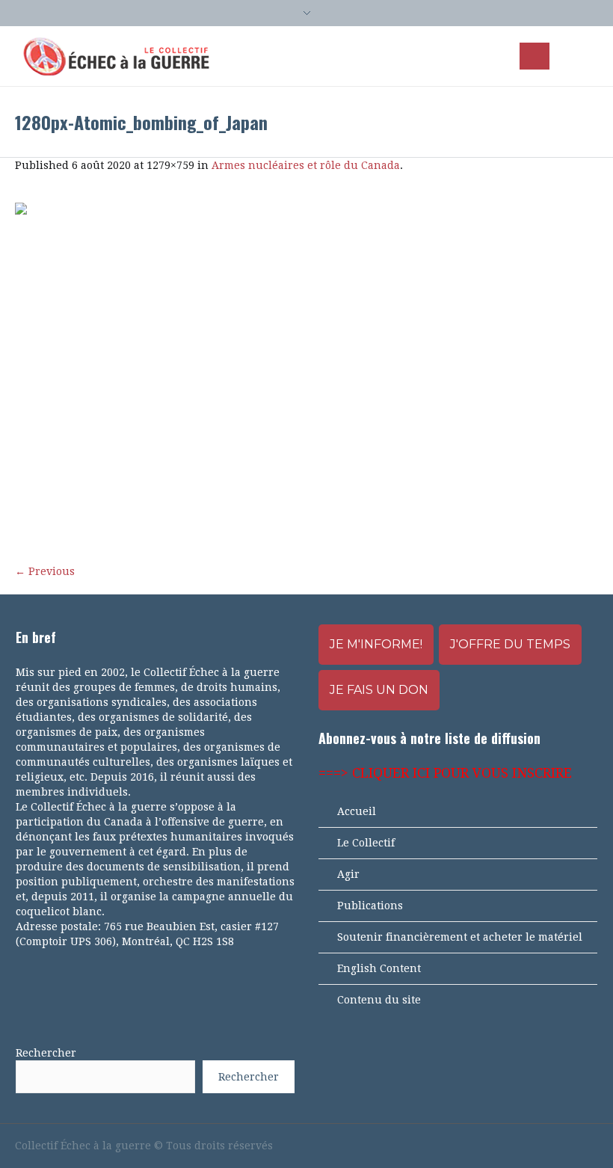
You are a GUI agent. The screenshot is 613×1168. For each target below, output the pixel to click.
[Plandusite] (590, 1145)
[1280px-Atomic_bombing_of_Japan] (306, 376)
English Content (379, 968)
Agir (348, 874)
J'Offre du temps (510, 644)
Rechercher (46, 1053)
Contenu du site (379, 1000)
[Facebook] (514, 1145)
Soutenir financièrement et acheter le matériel (459, 937)
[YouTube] (539, 1145)
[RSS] (565, 1145)
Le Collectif (366, 843)
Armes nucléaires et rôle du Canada (306, 165)
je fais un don (379, 690)
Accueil (356, 811)
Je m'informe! (376, 644)
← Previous (45, 571)
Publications (370, 906)
